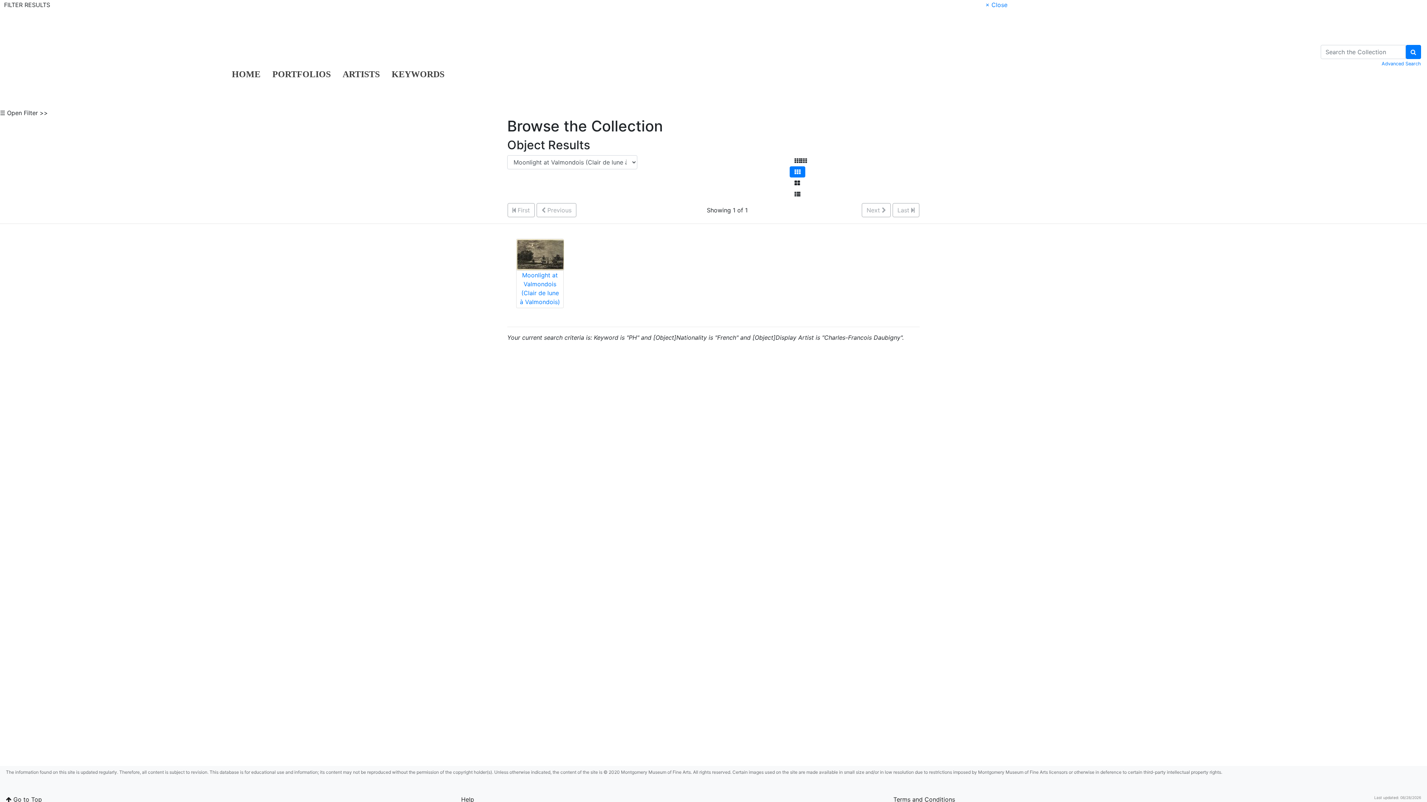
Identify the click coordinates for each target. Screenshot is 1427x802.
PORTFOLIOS (301, 74)
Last (904, 210)
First (523, 210)
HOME (246, 74)
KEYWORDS (418, 74)
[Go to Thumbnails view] (797, 171)
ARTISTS (361, 74)
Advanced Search (1401, 63)
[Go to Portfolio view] (797, 183)
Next (874, 210)
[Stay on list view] (797, 194)
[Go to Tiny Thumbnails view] (801, 160)
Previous (559, 210)
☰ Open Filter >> (24, 113)
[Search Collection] (1413, 52)
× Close (996, 5)
